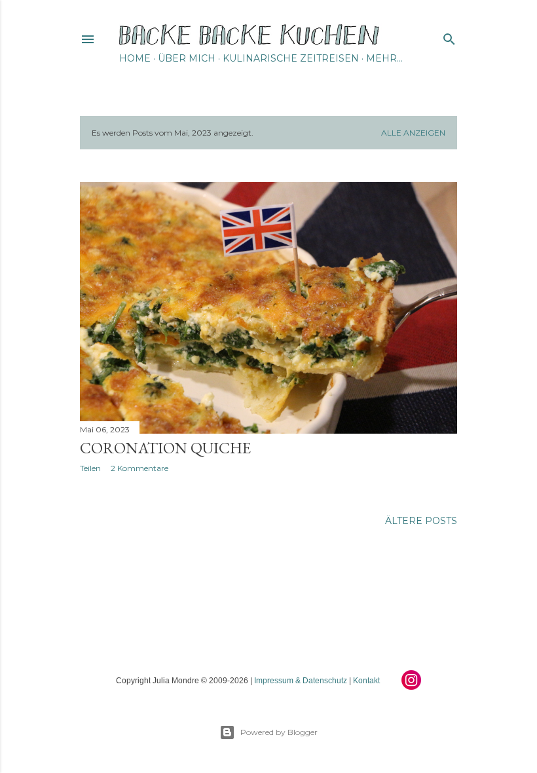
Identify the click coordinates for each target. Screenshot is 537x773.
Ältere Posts (421, 521)
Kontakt (366, 680)
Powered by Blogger (279, 732)
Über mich (186, 58)
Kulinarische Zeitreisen (291, 58)
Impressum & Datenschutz (300, 680)
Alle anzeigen (413, 133)
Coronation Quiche (165, 448)
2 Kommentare (139, 468)
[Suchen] (449, 36)
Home (135, 58)
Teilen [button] (90, 468)
